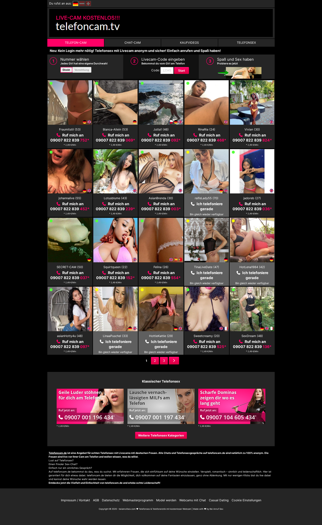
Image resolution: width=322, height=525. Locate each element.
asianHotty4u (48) (70, 336)
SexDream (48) (252, 336)
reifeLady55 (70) (206, 198)
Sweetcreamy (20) (207, 336)
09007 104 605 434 (231, 417)
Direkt (66, 69)
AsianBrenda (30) (161, 198)
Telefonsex (246, 42)
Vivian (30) (252, 129)
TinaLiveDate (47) (206, 267)
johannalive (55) (70, 198)
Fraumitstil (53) (70, 129)
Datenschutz (111, 500)
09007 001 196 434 (89, 417)
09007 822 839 (69, 140)
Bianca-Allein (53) (115, 129)
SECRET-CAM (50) (70, 267)
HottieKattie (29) (161, 336)
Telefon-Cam (75, 42)
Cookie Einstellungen (246, 500)
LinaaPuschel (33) (115, 336)
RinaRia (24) (206, 129)
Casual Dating (219, 500)
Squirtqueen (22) (115, 267)
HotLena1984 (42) (252, 267)
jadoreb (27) (252, 198)
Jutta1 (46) (161, 129)
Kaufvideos (189, 42)
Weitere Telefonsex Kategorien (161, 435)
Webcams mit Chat (192, 500)
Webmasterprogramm (138, 500)
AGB (96, 500)
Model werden (166, 500)
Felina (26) (161, 267)
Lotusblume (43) (115, 198)
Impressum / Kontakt (75, 500)
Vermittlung (82, 69)
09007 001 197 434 (160, 417)
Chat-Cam (132, 42)
